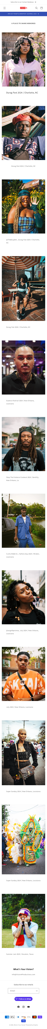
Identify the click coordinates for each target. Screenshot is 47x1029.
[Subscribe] (36, 990)
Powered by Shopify (32, 1025)
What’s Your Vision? (20, 1025)
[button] (4, 8)
